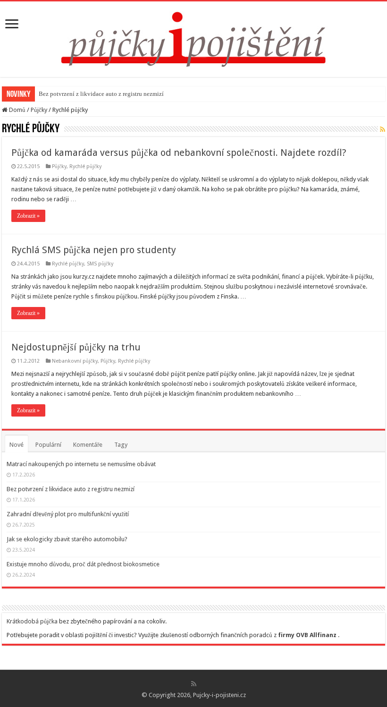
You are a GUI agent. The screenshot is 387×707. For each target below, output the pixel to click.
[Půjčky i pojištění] (194, 37)
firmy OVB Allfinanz (307, 635)
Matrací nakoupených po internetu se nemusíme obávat (81, 464)
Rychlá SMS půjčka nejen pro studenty (93, 250)
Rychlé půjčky (85, 166)
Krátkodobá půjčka (32, 621)
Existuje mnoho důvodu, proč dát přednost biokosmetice (83, 564)
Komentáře (87, 444)
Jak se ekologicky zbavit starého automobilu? (67, 539)
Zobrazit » (28, 216)
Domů (16, 109)
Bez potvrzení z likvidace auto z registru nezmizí (101, 93)
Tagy (120, 444)
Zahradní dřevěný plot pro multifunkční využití (68, 514)
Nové (16, 444)
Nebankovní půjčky (75, 361)
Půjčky (39, 109)
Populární (48, 444)
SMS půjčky (100, 264)
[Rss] (193, 684)
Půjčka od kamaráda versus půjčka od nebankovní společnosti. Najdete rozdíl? (178, 152)
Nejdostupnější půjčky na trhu (76, 347)
